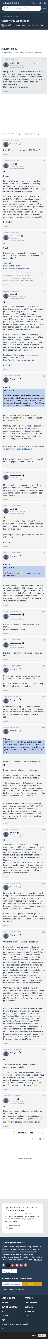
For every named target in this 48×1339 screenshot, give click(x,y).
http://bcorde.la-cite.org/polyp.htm (18, 360)
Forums (35, 25)
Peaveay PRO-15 (9, 48)
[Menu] (44, 8)
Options (44, 1139)
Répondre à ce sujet (24, 1132)
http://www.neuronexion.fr (35, 273)
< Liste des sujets (40, 1133)
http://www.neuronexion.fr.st (16, 268)
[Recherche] (4, 8)
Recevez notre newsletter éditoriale (17, 1278)
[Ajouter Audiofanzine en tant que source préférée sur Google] (13, 1226)
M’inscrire (32, 1284)
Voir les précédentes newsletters (14, 1289)
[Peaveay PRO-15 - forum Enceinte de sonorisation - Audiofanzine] (10, 3)
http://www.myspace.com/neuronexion (17, 275)
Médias (11, 25)
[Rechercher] (37, 133)
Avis (18, 25)
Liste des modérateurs (24, 1158)
